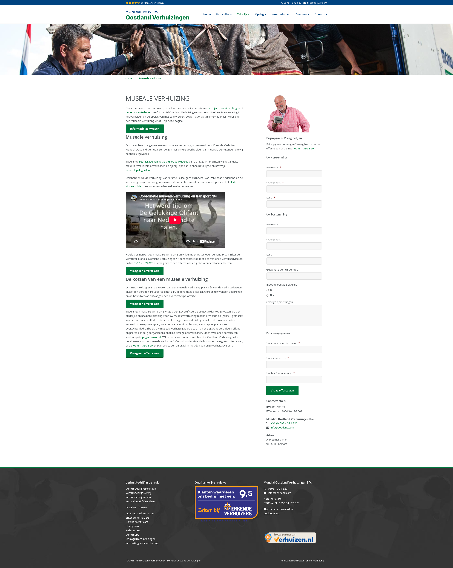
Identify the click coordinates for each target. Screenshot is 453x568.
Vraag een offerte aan (144, 353)
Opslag (259, 14)
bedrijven (213, 108)
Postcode (273, 167)
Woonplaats (275, 182)
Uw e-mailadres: (277, 358)
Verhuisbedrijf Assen (138, 497)
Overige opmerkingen (279, 302)
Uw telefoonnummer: (280, 373)
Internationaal (280, 14)
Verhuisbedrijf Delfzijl (139, 493)
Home (207, 14)
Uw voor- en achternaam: (283, 343)
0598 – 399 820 (292, 2)
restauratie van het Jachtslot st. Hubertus (164, 161)
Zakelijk (242, 14)
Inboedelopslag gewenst (281, 284)
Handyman (132, 526)
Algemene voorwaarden (278, 509)
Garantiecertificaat (137, 522)
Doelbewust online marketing (308, 560)
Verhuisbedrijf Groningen (141, 488)
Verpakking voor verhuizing (142, 543)
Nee (272, 295)
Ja (271, 289)
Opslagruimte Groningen (141, 539)
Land (270, 197)
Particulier (222, 14)
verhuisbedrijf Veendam (140, 501)
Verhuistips (132, 534)
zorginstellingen (230, 108)
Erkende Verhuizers (138, 517)
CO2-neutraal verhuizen (140, 513)
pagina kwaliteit (151, 337)
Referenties (133, 530)
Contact (320, 14)
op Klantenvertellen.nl (152, 2)
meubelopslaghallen (138, 170)
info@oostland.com (317, 2)
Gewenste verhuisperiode (282, 269)
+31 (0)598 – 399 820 (284, 423)
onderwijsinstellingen (138, 112)
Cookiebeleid (271, 513)
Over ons (301, 14)
